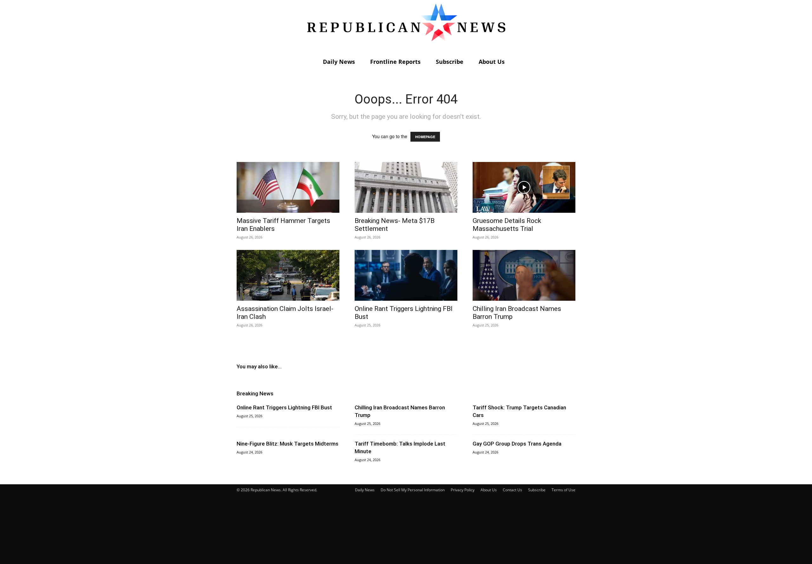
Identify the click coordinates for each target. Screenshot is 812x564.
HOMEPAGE (425, 136)
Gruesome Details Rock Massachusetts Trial (507, 224)
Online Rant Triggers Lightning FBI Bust (284, 407)
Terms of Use (563, 490)
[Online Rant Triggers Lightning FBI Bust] (406, 275)
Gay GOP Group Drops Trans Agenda (517, 443)
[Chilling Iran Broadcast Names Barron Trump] (524, 275)
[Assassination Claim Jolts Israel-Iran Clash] (288, 275)
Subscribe (449, 61)
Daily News (339, 61)
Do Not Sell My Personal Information (413, 490)
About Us (492, 61)
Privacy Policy (463, 490)
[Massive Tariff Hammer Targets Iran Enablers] (288, 187)
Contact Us (512, 490)
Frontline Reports (395, 61)
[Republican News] (406, 27)
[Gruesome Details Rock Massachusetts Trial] (524, 187)
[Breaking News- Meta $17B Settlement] (406, 187)
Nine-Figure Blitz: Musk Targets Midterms (287, 443)
